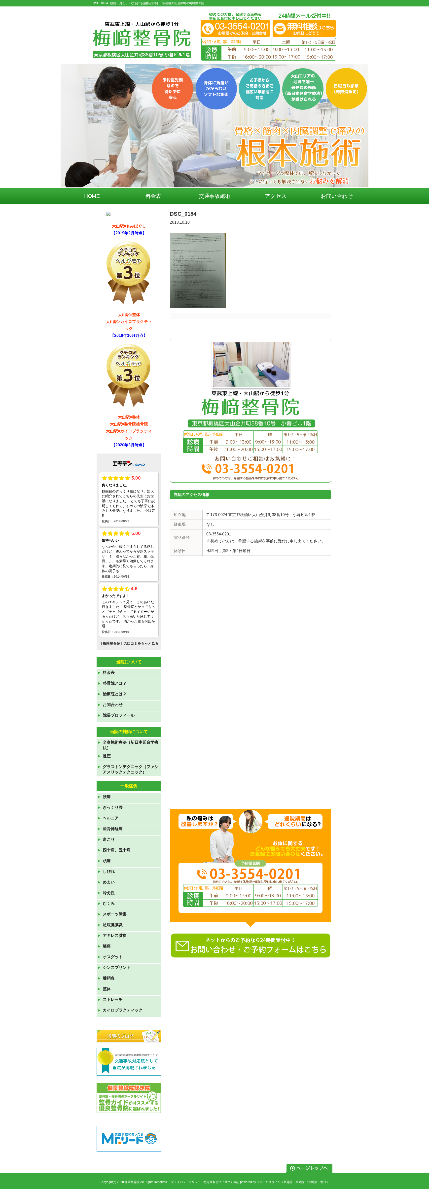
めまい (109, 882)
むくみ (109, 903)
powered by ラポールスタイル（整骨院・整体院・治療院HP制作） (284, 1182)
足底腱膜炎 (113, 925)
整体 (107, 989)
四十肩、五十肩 (117, 850)
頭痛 (107, 861)
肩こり (109, 839)
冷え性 (109, 893)
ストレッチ (113, 999)
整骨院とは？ (115, 683)
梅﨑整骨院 (132, 1182)
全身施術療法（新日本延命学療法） (130, 745)
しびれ (109, 871)
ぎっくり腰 (113, 807)
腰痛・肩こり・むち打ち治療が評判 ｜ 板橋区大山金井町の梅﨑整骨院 (157, 3)
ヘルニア (111, 818)
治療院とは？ (115, 694)
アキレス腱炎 (115, 935)
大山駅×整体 (129, 315)
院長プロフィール (119, 715)
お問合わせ (113, 704)
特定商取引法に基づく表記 (221, 1182)
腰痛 (107, 797)
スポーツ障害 (115, 914)
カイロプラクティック (123, 1010)
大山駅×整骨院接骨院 (129, 424)
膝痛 (107, 946)
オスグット (113, 957)
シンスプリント (117, 967)
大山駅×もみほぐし (129, 226)
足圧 (107, 756)
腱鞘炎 (109, 978)
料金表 (109, 672)
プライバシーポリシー (186, 1182)
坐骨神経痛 (113, 829)
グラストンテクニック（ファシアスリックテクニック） (130, 769)
